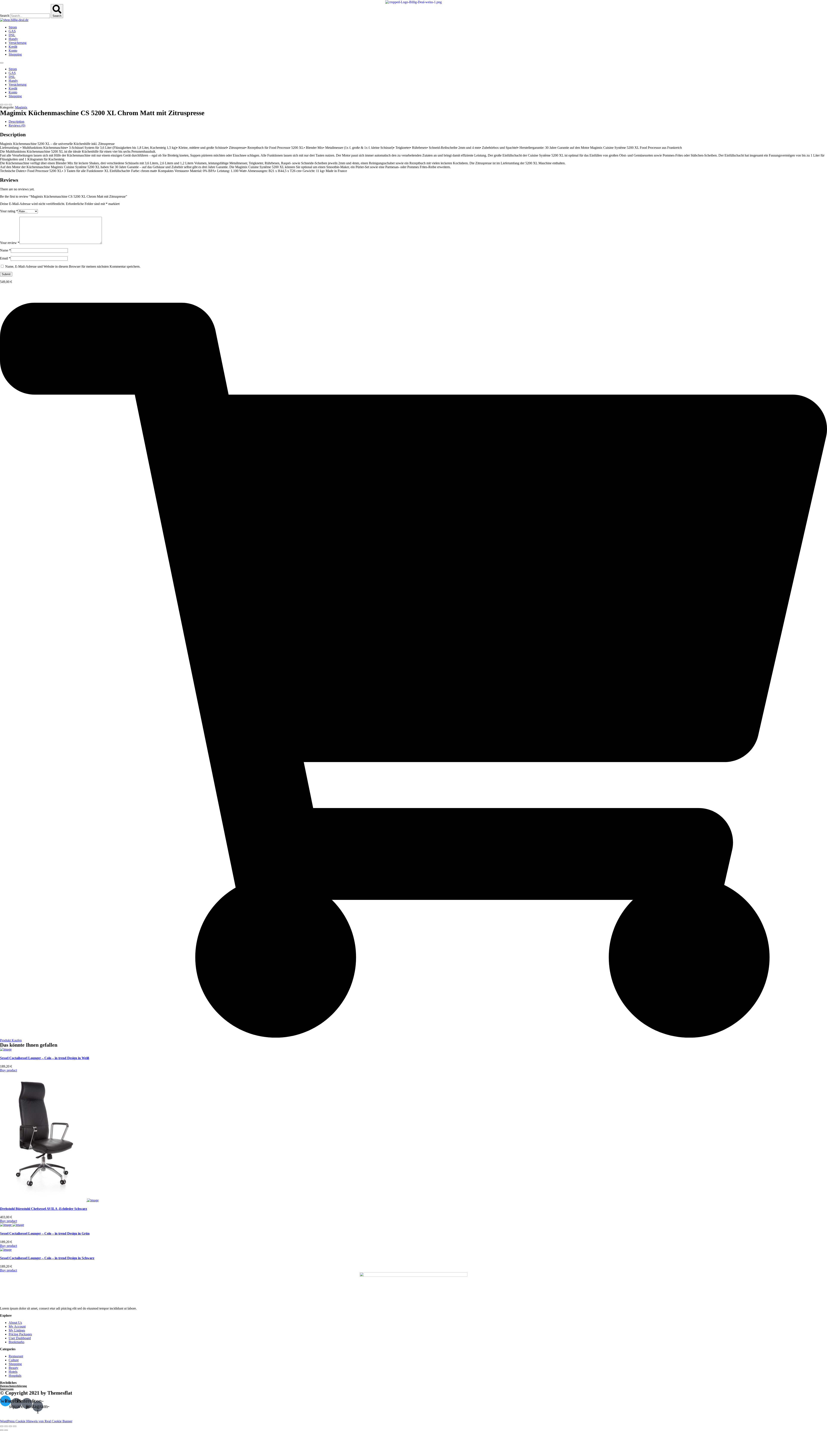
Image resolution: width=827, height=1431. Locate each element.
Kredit (13, 46)
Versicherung (17, 43)
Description (16, 121)
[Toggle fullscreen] (10, 1426)
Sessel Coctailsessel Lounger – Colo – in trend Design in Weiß (44, 1058)
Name (5, 250)
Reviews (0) (17, 125)
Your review (9, 243)
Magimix (21, 107)
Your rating (9, 211)
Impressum (7, 1389)
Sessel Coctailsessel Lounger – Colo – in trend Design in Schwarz (47, 1258)
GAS (12, 31)
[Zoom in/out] (14, 1426)
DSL (12, 35)
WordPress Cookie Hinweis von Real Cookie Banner (36, 1421)
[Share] (6, 1426)
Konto (13, 50)
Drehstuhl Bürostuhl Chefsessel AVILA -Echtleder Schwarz (43, 1209)
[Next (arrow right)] (6, 1430)
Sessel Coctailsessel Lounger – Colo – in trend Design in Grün (45, 1233)
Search (4, 15)
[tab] (418, 122)
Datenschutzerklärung (13, 1386)
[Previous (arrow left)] (1, 1430)
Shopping (15, 54)
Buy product (8, 1070)
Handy (13, 39)
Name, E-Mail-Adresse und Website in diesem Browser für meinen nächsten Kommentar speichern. (72, 266)
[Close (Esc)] (1, 1426)
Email (5, 258)
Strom (13, 27)
